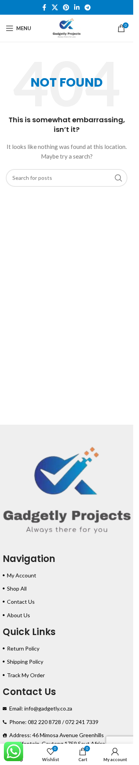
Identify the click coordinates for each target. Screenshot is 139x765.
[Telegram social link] (87, 7)
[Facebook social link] (44, 7)
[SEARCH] (118, 178)
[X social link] (54, 7)
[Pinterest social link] (65, 7)
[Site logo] (66, 27)
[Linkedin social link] (77, 7)
